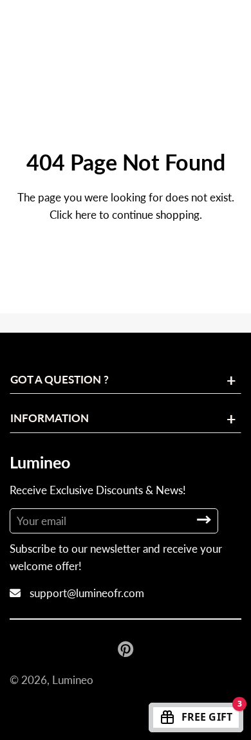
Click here (73, 214)
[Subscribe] (204, 519)
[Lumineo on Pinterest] (127, 648)
